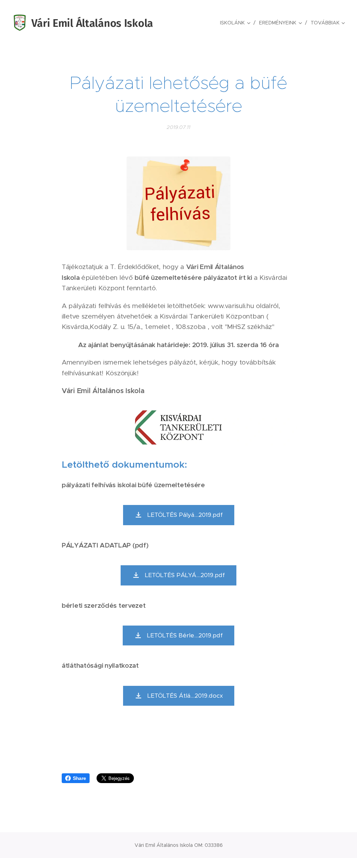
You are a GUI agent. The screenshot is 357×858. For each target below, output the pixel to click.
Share (79, 778)
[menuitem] (237, 22)
